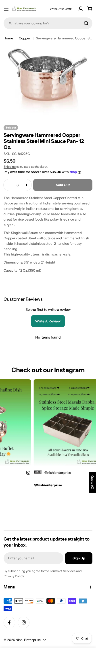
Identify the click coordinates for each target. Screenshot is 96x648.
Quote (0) (92, 482)
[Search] (86, 23)
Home (8, 38)
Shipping (10, 166)
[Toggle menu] (6, 8)
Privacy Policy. (14, 576)
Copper (25, 38)
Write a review (48, 321)
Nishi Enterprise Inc (31, 640)
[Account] (80, 8)
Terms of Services (62, 571)
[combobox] (48, 23)
